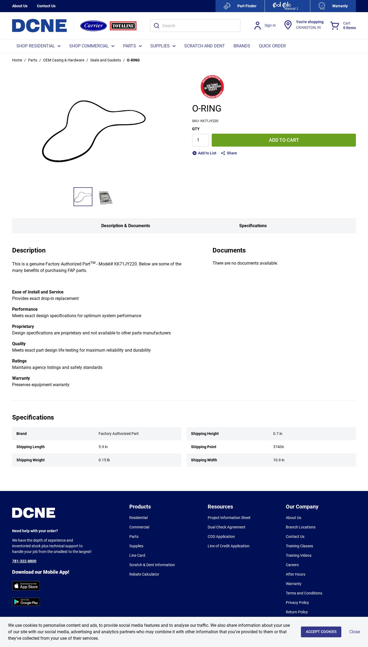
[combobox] (195, 25)
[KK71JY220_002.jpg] (105, 196)
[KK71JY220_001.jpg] (83, 196)
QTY (196, 129)
